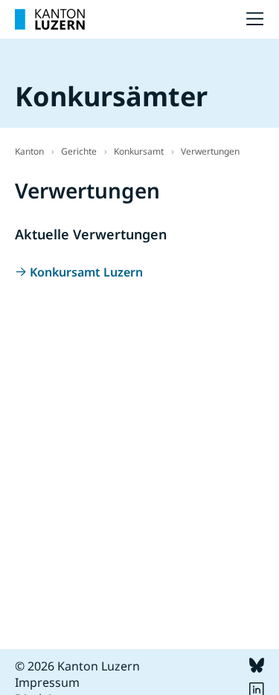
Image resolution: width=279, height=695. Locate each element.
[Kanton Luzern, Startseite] (50, 19)
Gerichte (79, 151)
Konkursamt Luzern (86, 272)
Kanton (29, 151)
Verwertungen (210, 151)
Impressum (47, 682)
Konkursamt (139, 151)
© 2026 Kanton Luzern (77, 666)
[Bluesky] (256, 668)
